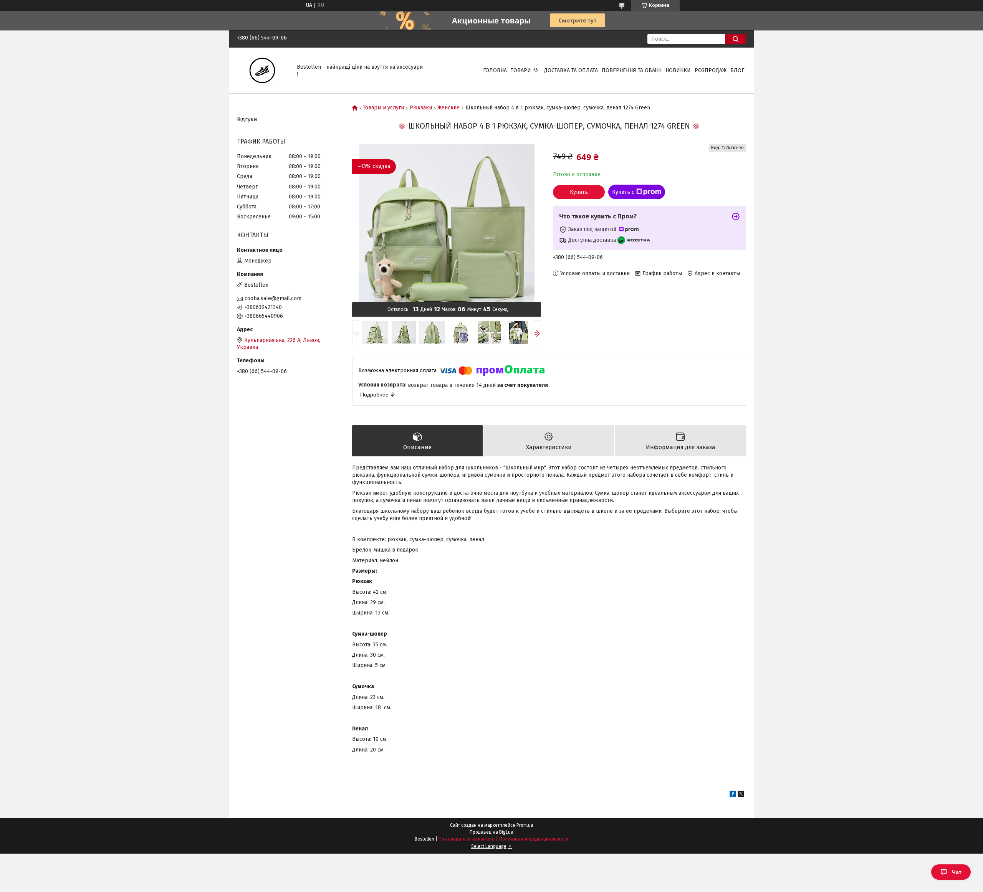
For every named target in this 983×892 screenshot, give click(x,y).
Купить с (623, 192)
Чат (956, 872)
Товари (521, 70)
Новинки (678, 70)
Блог (737, 70)
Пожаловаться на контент (467, 839)
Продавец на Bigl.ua (491, 832)
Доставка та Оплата (571, 70)
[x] (741, 795)
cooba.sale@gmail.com (273, 298)
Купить (579, 192)
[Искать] (735, 39)
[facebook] (733, 795)
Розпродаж (710, 70)
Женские (448, 108)
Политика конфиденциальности (534, 839)
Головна (495, 70)
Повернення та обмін (632, 70)
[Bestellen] (262, 70)
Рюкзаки (421, 108)
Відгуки (247, 119)
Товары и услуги (383, 108)
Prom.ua (524, 825)
